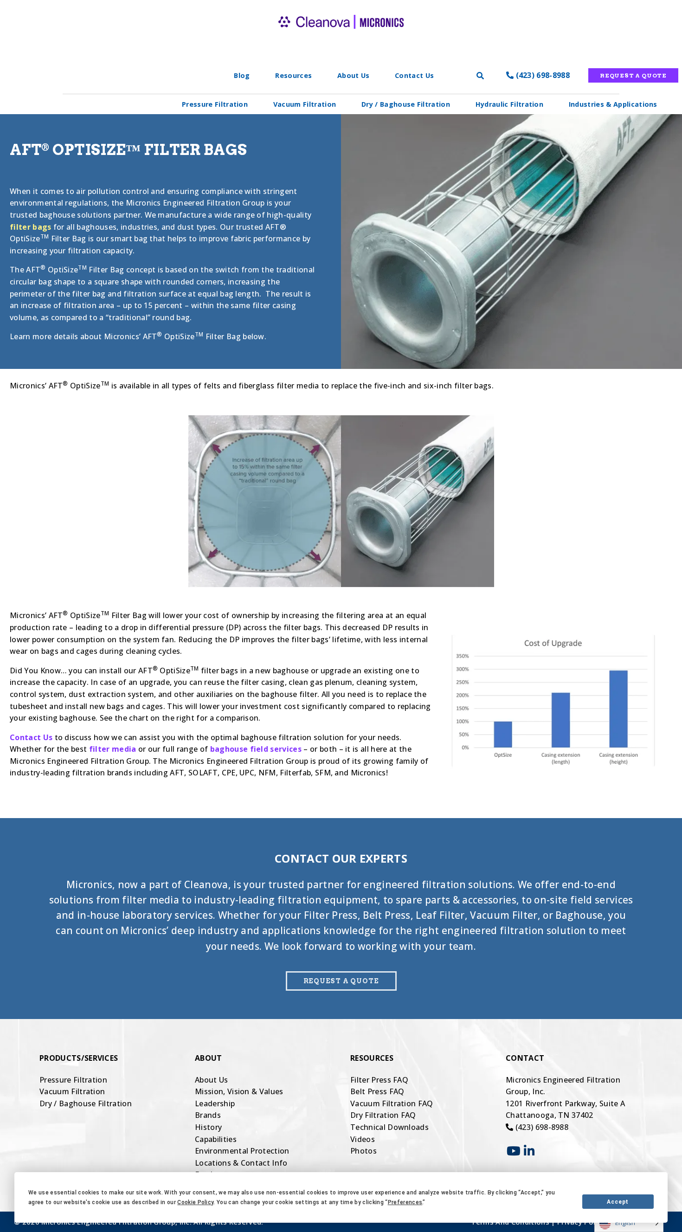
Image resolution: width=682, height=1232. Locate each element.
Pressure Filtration (215, 104)
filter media (112, 749)
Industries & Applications (613, 104)
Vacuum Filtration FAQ (391, 1103)
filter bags (30, 227)
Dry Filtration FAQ (383, 1115)
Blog (242, 75)
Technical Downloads (389, 1127)
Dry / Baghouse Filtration (405, 104)
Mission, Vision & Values (239, 1091)
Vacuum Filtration (304, 104)
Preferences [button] (405, 1202)
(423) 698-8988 (542, 75)
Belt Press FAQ (377, 1091)
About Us (353, 75)
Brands (208, 1115)
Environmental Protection (242, 1151)
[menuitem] (215, 104)
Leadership (215, 1103)
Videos (362, 1139)
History (208, 1127)
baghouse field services (256, 749)
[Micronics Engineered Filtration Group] (341, 37)
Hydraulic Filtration (509, 104)
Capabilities (216, 1139)
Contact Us (414, 75)
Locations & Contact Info (241, 1163)
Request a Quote (633, 75)
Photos (363, 1151)
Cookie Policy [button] (195, 1202)
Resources (293, 75)
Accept (618, 1202)
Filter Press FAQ (379, 1080)
